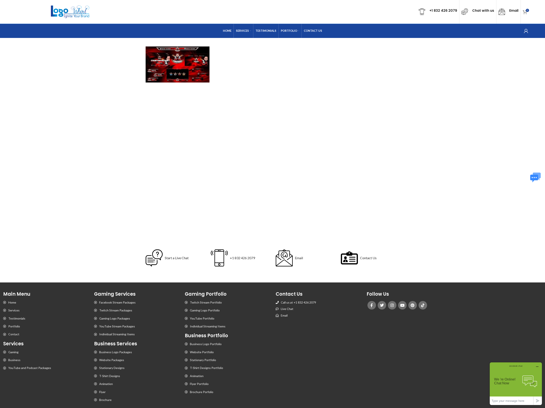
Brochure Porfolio (201, 392)
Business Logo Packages (115, 352)
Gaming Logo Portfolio (205, 310)
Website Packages (111, 360)
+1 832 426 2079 (242, 258)
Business (14, 360)
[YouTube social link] (402, 305)
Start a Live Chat (177, 258)
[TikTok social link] (423, 305)
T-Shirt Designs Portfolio (206, 368)
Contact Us (368, 258)
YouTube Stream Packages (117, 326)
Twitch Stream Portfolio (206, 302)
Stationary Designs (112, 368)
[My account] (526, 31)
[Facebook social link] (371, 305)
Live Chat (287, 309)
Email (299, 258)
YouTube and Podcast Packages (29, 368)
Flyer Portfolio (199, 384)
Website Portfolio (202, 352)
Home (12, 302)
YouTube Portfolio (202, 318)
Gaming (13, 352)
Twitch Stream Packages (115, 310)
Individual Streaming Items (117, 334)
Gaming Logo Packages (114, 318)
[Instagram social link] (392, 305)
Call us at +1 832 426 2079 (298, 302)
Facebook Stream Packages (117, 302)
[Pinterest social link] (412, 305)
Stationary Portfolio (203, 360)
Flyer (102, 392)
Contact (13, 334)
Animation (106, 384)
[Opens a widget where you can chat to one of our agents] (516, 384)
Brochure (105, 400)
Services (14, 310)
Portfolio (14, 326)
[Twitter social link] (382, 305)
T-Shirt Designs (109, 376)
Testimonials (16, 318)
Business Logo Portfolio (206, 344)
